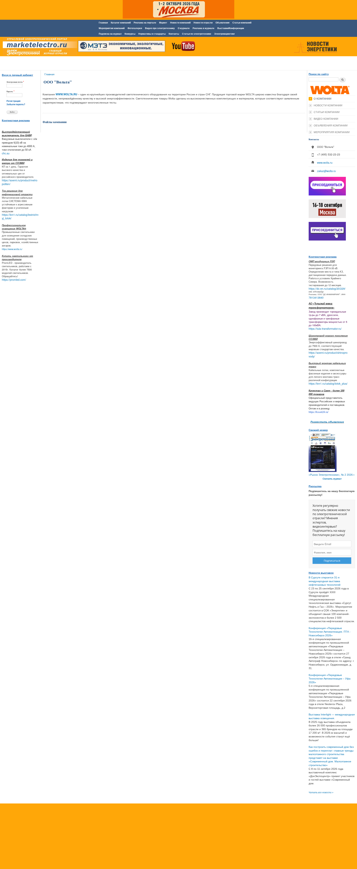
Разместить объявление (327, 422)
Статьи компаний (241, 22)
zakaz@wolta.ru (326, 171)
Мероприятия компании (332, 132)
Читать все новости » (321, 792)
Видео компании (326, 118)
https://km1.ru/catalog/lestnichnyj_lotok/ (20, 216)
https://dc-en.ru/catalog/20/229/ (327, 288)
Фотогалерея (135, 28)
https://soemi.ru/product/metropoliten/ (19, 182)
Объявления (222, 22)
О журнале (184, 28)
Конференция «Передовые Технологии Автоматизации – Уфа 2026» (329, 679)
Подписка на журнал (110, 34)
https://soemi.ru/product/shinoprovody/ (328, 354)
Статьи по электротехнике (196, 34)
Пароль (11, 91)
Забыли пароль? (16, 104)
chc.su (5, 153)
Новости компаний (180, 22)
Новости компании (328, 105)
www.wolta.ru (324, 162)
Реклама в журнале (203, 28)
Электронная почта (15, 81)
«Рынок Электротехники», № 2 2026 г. (332, 474)
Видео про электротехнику (160, 28)
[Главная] (39, 47)
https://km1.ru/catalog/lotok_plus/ (328, 383)
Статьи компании (327, 112)
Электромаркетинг (224, 34)
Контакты (174, 34)
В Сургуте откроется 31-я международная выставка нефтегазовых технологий (324, 581)
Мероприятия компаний (112, 28)
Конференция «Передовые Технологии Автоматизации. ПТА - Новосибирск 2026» (329, 632)
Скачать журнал (332, 479)
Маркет (163, 22)
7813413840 (316, 297)
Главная (103, 22)
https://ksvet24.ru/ (318, 412)
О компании (322, 98)
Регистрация (13, 101)
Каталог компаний (121, 22)
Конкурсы (130, 34)
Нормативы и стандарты (152, 34)
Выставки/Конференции (230, 28)
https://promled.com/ (14, 279)
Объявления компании (331, 125)
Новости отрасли (203, 22)
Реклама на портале (145, 22)
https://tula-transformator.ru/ (325, 328)
